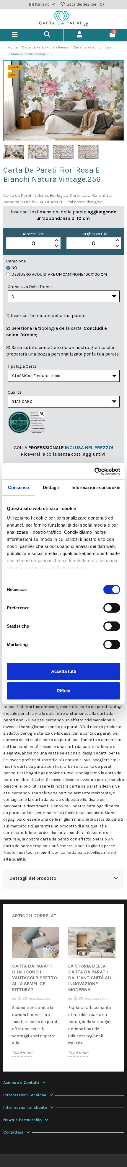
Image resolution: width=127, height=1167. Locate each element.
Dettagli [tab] (51, 487)
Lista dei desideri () (84, 4)
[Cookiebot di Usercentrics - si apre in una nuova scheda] (94, 471)
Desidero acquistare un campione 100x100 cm (59, 274)
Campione (16, 261)
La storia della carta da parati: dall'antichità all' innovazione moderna (91, 977)
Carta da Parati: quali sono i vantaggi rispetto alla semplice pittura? (34, 977)
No (14, 267)
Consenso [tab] (18, 487)
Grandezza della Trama (30, 286)
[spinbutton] (33, 243)
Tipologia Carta (22, 366)
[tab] (63, 879)
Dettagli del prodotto (32, 878)
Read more (22, 1052)
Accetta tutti (63, 671)
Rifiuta (63, 690)
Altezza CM (33, 233)
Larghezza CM (93, 233)
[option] (36, 996)
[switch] (111, 608)
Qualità (15, 392)
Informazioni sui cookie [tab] (95, 487)
